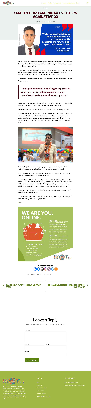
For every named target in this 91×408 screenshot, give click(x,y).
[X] (42, 269)
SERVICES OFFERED (42, 388)
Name (27, 344)
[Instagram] (45, 269)
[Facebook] (35, 269)
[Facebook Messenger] (38, 269)
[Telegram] (52, 269)
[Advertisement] (45, 307)
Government (57, 3)
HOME (38, 382)
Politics (50, 3)
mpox (32, 274)
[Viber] (49, 269)
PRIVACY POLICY (41, 393)
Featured (43, 3)
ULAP (49, 274)
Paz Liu (41, 22)
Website (27, 351)
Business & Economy (69, 3)
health (28, 274)
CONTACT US (40, 391)
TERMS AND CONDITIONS (43, 396)
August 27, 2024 (51, 22)
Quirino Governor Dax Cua (41, 274)
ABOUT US (39, 385)
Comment (28, 330)
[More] (56, 269)
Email (48, 344)
